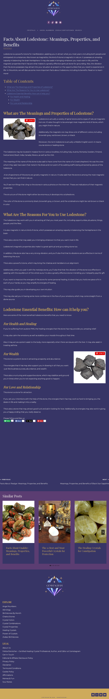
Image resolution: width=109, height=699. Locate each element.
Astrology (7, 610)
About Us (7, 648)
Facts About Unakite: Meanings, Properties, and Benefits (18, 551)
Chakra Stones (9, 617)
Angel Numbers (47, 30)
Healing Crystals (9, 630)
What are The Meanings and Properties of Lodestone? (30, 87)
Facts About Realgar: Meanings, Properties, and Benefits (24, 482)
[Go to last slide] (6, 532)
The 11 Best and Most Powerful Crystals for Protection (53, 551)
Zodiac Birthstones (64, 30)
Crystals (31, 30)
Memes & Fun (8, 679)
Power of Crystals (10, 634)
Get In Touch (8, 655)
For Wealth (15, 100)
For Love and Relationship (21, 103)
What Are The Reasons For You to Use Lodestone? (28, 90)
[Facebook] (48, 22)
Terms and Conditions (12, 668)
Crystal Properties (10, 627)
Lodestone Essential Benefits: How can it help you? (28, 94)
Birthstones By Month (12, 613)
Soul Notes (7, 682)
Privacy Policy (8, 662)
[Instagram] (56, 22)
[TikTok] (52, 22)
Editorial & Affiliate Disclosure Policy (18, 658)
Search (78, 30)
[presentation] (18, 522)
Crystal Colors (8, 620)
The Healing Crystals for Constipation (89, 549)
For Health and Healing (20, 97)
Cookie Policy (8, 672)
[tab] (50, 565)
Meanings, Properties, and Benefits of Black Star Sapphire (84, 482)
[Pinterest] (60, 22)
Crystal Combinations (11, 623)
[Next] (103, 532)
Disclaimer (7, 665)
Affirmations (8, 675)
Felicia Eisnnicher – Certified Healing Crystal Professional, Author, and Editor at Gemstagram (41, 651)
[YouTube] (104, 694)
